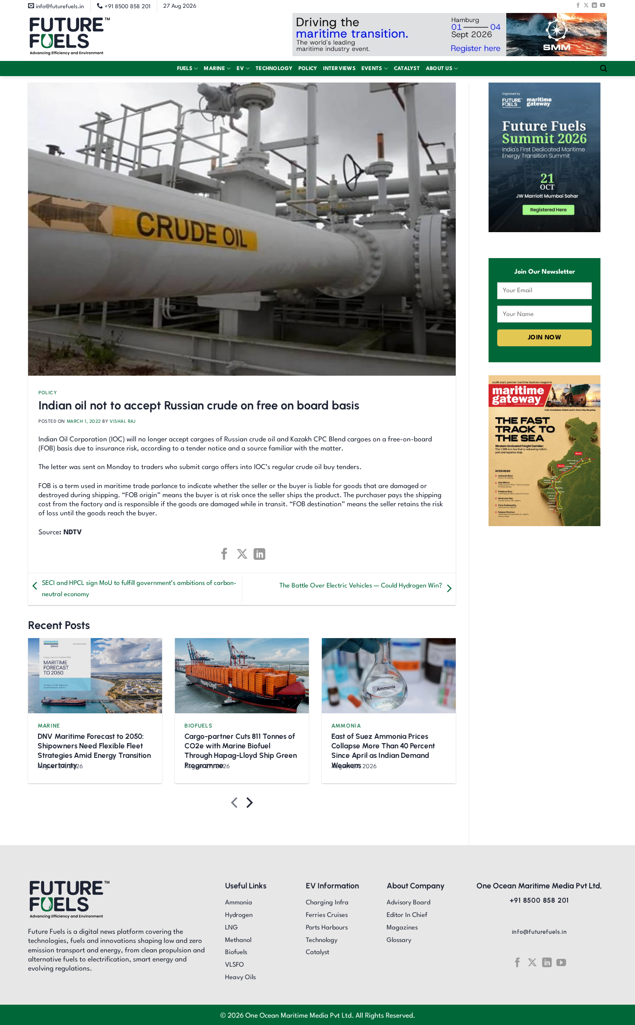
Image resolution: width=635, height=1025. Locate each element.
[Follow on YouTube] (602, 5)
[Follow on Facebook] (578, 5)
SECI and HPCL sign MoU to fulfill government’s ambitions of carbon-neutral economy (139, 589)
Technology (274, 68)
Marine (214, 68)
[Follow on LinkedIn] (594, 5)
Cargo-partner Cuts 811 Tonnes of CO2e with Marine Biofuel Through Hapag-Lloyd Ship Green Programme (240, 750)
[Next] (248, 804)
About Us (439, 68)
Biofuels (198, 725)
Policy (308, 68)
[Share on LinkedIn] (259, 554)
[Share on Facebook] (224, 554)
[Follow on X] (586, 5)
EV (240, 68)
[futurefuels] (69, 36)
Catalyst (407, 68)
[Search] (603, 68)
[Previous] (235, 804)
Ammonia (346, 725)
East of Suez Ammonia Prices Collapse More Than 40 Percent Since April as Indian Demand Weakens (383, 750)
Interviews (339, 68)
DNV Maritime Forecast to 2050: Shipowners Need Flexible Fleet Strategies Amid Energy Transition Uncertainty (94, 750)
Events (372, 68)
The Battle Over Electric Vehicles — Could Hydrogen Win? (360, 586)
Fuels (184, 68)
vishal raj (123, 421)
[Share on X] (242, 554)
